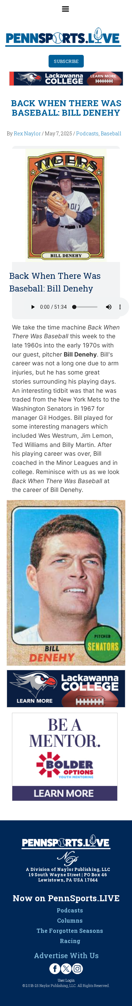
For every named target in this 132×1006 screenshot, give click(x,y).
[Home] (63, 37)
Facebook (55, 968)
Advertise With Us (66, 955)
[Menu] (66, 12)
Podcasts (87, 133)
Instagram (77, 968)
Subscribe (66, 61)
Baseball (111, 133)
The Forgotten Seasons (70, 930)
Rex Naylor (27, 133)
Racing (70, 940)
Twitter (66, 968)
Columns (70, 920)
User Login (66, 980)
